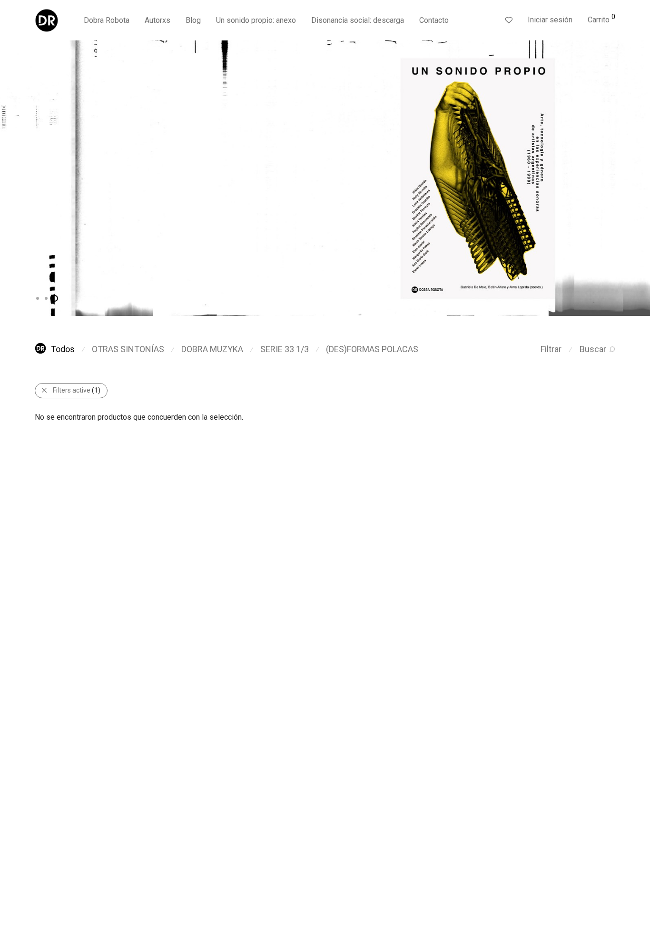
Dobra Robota (106, 20)
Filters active (76, 390)
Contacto (434, 20)
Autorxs (157, 20)
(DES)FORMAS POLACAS (372, 349)
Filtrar (551, 349)
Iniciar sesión (550, 19)
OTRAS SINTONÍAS (128, 349)
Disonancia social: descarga (357, 20)
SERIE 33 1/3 (284, 349)
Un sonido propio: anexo (256, 20)
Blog (193, 20)
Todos (63, 349)
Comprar (92, 205)
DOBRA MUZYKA (212, 349)
